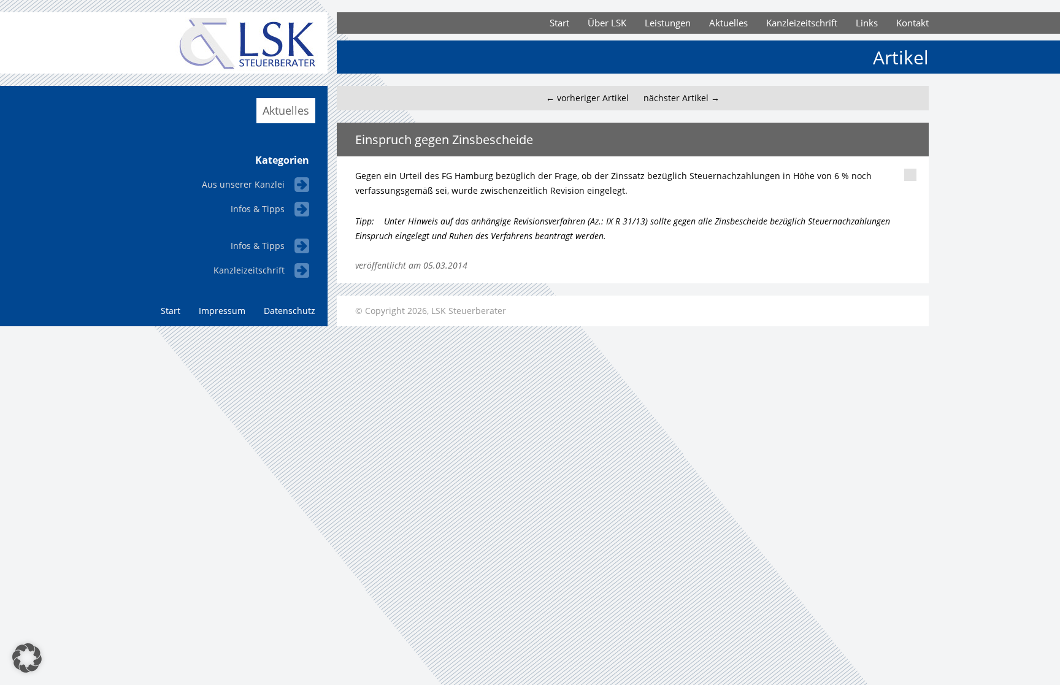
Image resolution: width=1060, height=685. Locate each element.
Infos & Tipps (258, 209)
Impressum (222, 310)
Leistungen (668, 23)
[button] (27, 658)
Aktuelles (728, 23)
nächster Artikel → (681, 98)
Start (559, 23)
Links (867, 23)
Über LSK (607, 23)
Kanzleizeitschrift (801, 23)
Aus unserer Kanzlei (243, 184)
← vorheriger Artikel (587, 98)
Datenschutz (289, 310)
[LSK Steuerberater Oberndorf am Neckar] (229, 70)
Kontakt (912, 23)
